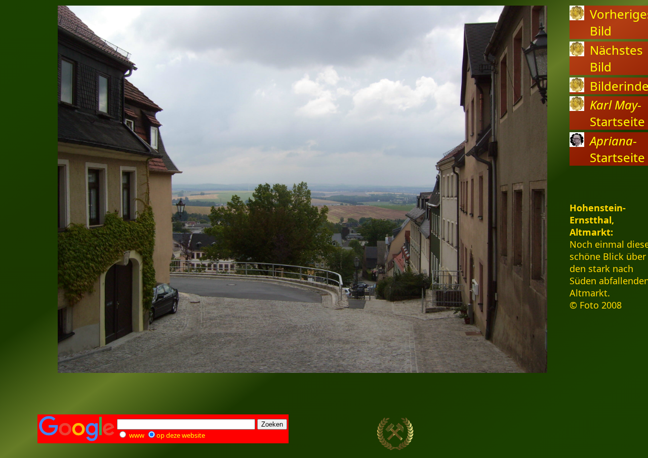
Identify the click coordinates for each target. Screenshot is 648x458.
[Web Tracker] (593, 434)
